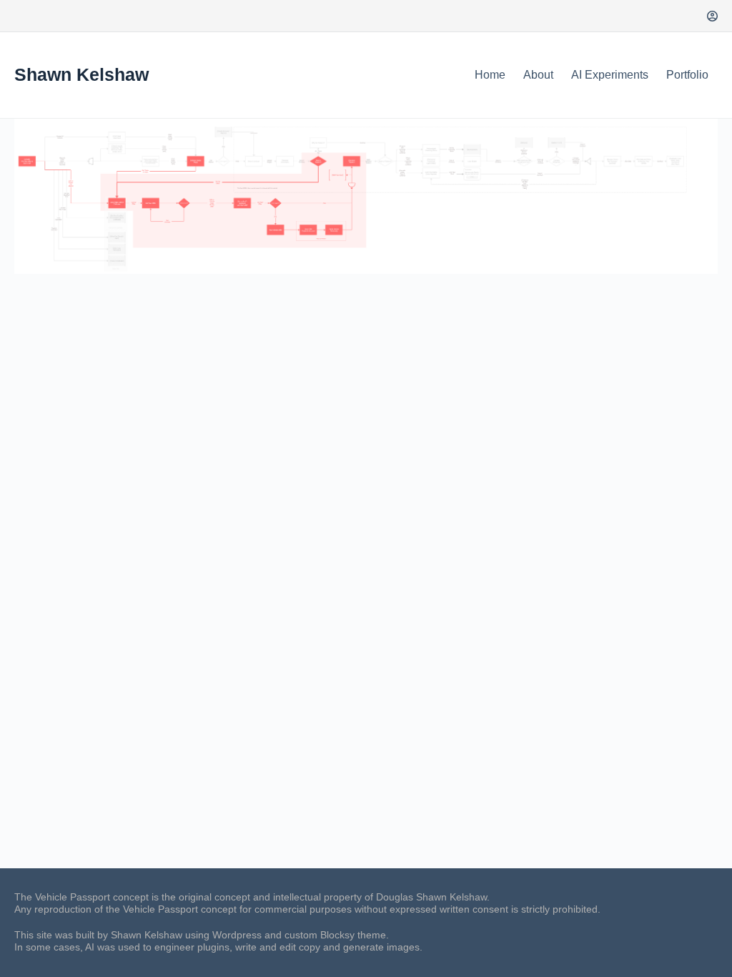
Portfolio (687, 75)
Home (490, 75)
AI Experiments (609, 75)
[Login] (712, 16)
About (538, 75)
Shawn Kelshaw (81, 74)
